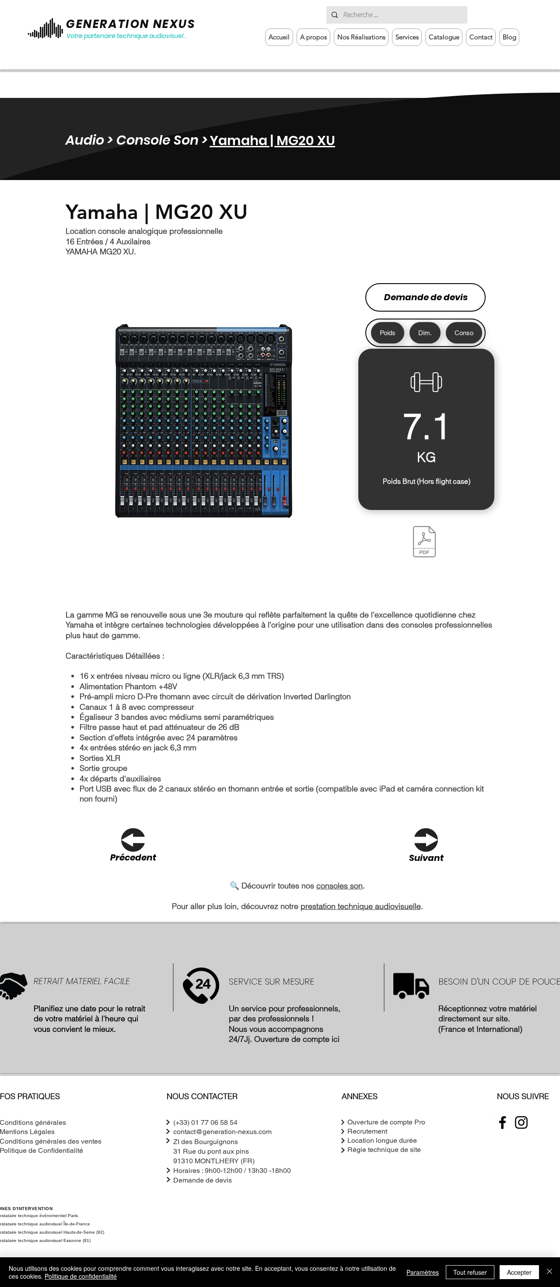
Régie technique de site (384, 1149)
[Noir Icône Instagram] (521, 1122)
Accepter (519, 1272)
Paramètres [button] (422, 1272)
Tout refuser (470, 1272)
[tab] (387, 332)
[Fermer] (549, 1272)
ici (336, 1039)
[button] (407, 37)
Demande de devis (426, 297)
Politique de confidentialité (81, 1276)
